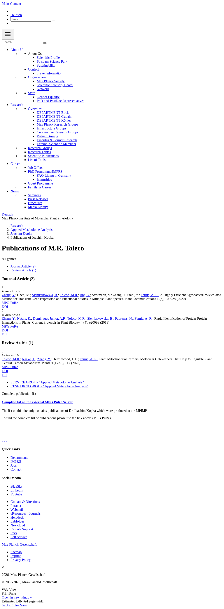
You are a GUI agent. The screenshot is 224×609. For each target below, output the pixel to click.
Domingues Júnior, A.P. (49, 318)
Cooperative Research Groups (57, 132)
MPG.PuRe (10, 303)
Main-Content (11, 3)
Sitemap (16, 552)
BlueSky (16, 486)
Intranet (15, 505)
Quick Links (11, 449)
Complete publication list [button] (19, 393)
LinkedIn (16, 490)
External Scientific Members (56, 144)
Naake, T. (28, 359)
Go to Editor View (14, 605)
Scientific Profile (48, 57)
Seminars (34, 195)
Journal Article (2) (22, 266)
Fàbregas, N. (124, 318)
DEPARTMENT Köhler (54, 120)
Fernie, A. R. (150, 295)
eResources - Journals (25, 513)
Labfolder (17, 521)
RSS (13, 533)
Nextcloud (17, 525)
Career (15, 164)
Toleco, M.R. (69, 295)
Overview (35, 108)
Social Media (11, 478)
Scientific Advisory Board (55, 85)
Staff (31, 93)
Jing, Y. (85, 295)
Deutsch (16, 15)
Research (16, 105)
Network (43, 89)
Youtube (16, 494)
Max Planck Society (51, 81)
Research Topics (39, 152)
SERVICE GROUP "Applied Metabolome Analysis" (47, 382)
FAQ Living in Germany (54, 175)
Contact (33, 69)
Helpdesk (17, 517)
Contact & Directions (25, 502)
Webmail (16, 509)
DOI (5, 307)
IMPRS (15, 461)
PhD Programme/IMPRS (45, 171)
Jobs (13, 465)
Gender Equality (48, 97)
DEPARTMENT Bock (53, 112)
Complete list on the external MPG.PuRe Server (37, 402)
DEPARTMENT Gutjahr (54, 116)
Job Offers (35, 167)
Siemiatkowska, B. (45, 295)
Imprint (15, 556)
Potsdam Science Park (52, 61)
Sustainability (46, 65)
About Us (17, 50)
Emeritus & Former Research (57, 140)
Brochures (35, 203)
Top (4, 440)
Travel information (49, 73)
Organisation (37, 77)
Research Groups (40, 148)
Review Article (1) (23, 270)
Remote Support (21, 529)
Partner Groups (47, 136)
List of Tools (37, 160)
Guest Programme (40, 183)
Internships (44, 179)
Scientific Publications (43, 156)
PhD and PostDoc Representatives (60, 101)
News (14, 191)
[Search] (53, 20)
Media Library (38, 207)
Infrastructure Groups (51, 128)
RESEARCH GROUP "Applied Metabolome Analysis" (49, 386)
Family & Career (39, 187)
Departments (19, 457)
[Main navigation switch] (8, 34)
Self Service (18, 537)
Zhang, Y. (8, 295)
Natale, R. (24, 318)
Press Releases (38, 199)
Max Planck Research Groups (57, 124)
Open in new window (17, 597)
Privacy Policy (20, 560)
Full (4, 334)
